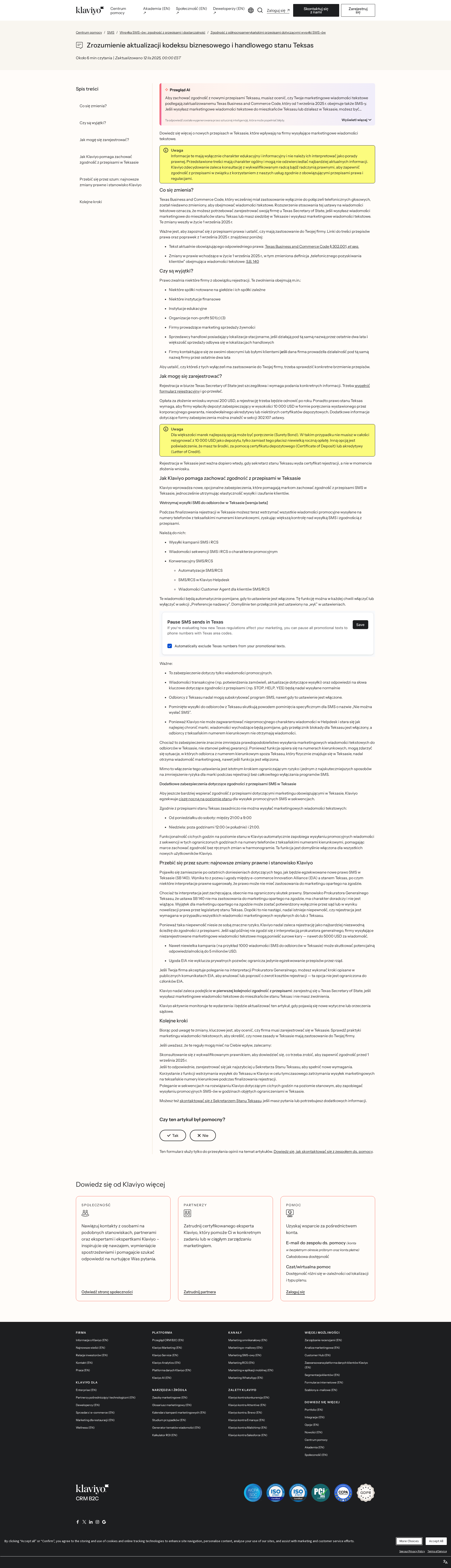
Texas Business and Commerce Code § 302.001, (312, 246)
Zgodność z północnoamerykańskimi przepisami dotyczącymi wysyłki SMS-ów (268, 32)
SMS (110, 32)
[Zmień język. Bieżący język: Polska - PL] (251, 10)
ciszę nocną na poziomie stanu (205, 798)
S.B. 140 (252, 261)
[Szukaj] (260, 10)
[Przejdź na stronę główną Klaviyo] (90, 10)
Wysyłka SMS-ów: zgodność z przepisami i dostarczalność (162, 32)
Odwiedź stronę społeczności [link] (107, 1291)
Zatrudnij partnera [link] (200, 1291)
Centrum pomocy (89, 32)
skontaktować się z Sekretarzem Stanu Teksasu (220, 1100)
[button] (267, 634)
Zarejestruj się (358, 10)
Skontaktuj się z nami (316, 10)
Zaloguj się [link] (295, 1291)
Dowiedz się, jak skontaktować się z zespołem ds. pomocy (323, 1151)
